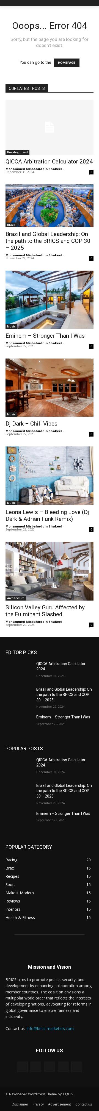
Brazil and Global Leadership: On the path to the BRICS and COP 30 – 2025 (48, 241)
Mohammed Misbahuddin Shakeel (34, 169)
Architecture (15, 598)
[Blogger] (22, 1067)
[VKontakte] (76, 1067)
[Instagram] (63, 1067)
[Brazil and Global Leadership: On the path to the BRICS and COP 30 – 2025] (19, 696)
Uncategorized (17, 152)
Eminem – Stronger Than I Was (45, 335)
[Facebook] (36, 1067)
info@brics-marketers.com (50, 1028)
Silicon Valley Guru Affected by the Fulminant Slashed (45, 611)
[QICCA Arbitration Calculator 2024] (50, 127)
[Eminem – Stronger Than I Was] (19, 724)
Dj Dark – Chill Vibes (31, 423)
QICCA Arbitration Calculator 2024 (49, 161)
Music (11, 326)
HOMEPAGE (66, 63)
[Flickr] (49, 1067)
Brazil (11, 225)
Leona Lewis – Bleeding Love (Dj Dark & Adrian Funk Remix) (47, 515)
